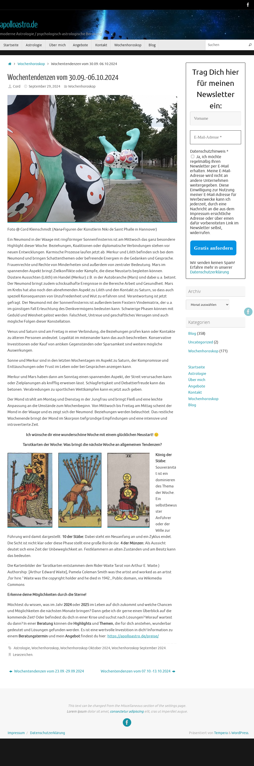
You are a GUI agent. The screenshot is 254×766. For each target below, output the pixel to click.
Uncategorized (200, 342)
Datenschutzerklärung (209, 272)
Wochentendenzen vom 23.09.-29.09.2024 (48, 671)
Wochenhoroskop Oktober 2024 (85, 648)
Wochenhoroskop (31, 64)
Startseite (196, 367)
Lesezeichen (22, 655)
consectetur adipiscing (127, 711)
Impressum (16, 733)
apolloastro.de (18, 25)
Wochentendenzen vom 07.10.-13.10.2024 (136, 671)
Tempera (221, 733)
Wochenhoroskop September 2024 (139, 648)
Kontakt (195, 392)
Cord (16, 86)
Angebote (196, 386)
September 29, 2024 (44, 86)
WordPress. (240, 733)
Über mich (196, 380)
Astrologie (22, 648)
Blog (192, 333)
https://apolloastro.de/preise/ (133, 636)
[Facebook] (248, 4)
